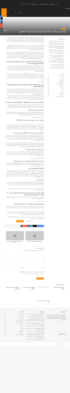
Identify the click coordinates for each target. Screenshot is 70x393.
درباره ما (22, 4)
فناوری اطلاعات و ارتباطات (59, 83)
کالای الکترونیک (51, 4)
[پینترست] (26, 226)
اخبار (29, 4)
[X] (2, 18)
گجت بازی (62, 88)
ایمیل (43, 267)
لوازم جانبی (62, 91)
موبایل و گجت (61, 93)
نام (43, 263)
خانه (56, 4)
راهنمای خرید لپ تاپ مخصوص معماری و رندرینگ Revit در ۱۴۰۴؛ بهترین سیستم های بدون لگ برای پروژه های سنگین (56, 61)
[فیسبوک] (2, 16)
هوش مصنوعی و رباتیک (43, 4)
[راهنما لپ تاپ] (67, 8)
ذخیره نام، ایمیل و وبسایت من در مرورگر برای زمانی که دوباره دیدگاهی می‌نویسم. (31, 271)
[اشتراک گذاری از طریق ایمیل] (2, 29)
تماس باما (26, 4)
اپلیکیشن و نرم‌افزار (35, 4)
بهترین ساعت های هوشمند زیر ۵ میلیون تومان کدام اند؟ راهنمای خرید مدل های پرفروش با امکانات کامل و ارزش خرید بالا (56, 47)
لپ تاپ (62, 90)
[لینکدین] (31, 226)
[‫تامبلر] (29, 226)
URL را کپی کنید (19, 221)
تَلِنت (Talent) (21, 317)
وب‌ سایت (22, 267)
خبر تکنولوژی (62, 80)
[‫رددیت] (24, 226)
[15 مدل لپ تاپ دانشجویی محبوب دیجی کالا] (42, 293)
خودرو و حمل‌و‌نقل (61, 82)
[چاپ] (22, 226)
